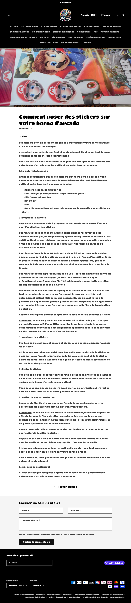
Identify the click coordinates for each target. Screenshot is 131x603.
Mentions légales (117, 597)
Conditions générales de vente (95, 597)
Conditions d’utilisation (35, 597)
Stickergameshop (27, 594)
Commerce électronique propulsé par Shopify (53, 594)
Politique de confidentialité (113, 594)
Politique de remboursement (87, 594)
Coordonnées (74, 597)
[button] (9, 15)
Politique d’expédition (57, 597)
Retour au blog (67, 486)
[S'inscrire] (49, 563)
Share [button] (25, 136)
